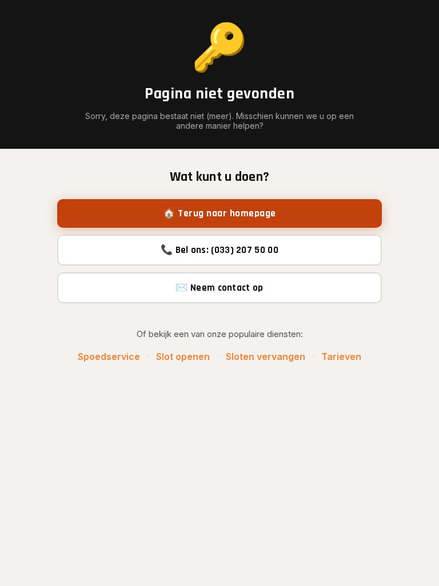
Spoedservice (109, 356)
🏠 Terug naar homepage (219, 213)
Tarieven (341, 356)
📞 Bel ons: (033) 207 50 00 (219, 250)
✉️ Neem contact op (219, 288)
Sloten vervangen (265, 356)
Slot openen (183, 356)
